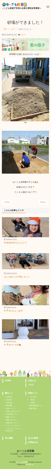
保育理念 (9, 397)
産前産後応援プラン (36, 405)
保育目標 (9, 403)
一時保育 (32, 403)
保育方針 (9, 400)
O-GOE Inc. (30, 465)
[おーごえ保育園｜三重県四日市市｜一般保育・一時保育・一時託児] (14, 4)
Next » (43, 202)
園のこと (9, 393)
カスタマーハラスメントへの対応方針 (13, 430)
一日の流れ (33, 397)
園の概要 (9, 405)
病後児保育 (33, 408)
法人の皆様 (33, 438)
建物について (10, 417)
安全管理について (12, 414)
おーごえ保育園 (21, 462)
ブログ (22, 35)
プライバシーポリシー (13, 426)
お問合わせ (33, 442)
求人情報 (9, 438)
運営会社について (12, 423)
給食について (10, 408)
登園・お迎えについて (13, 411)
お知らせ (32, 380)
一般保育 (32, 400)
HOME (8, 380)
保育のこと (33, 393)
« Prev (7, 202)
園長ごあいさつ (11, 420)
